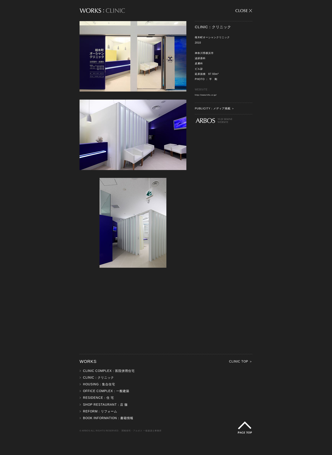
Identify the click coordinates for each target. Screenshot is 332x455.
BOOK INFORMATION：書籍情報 (108, 418)
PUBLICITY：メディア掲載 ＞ (214, 108)
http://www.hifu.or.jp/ (206, 95)
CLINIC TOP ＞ (240, 361)
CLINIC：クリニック (98, 377)
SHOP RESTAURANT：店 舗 (105, 404)
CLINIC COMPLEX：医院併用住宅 (109, 370)
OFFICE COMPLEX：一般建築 (106, 391)
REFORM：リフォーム (100, 411)
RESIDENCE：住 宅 (98, 397)
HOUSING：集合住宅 (99, 384)
